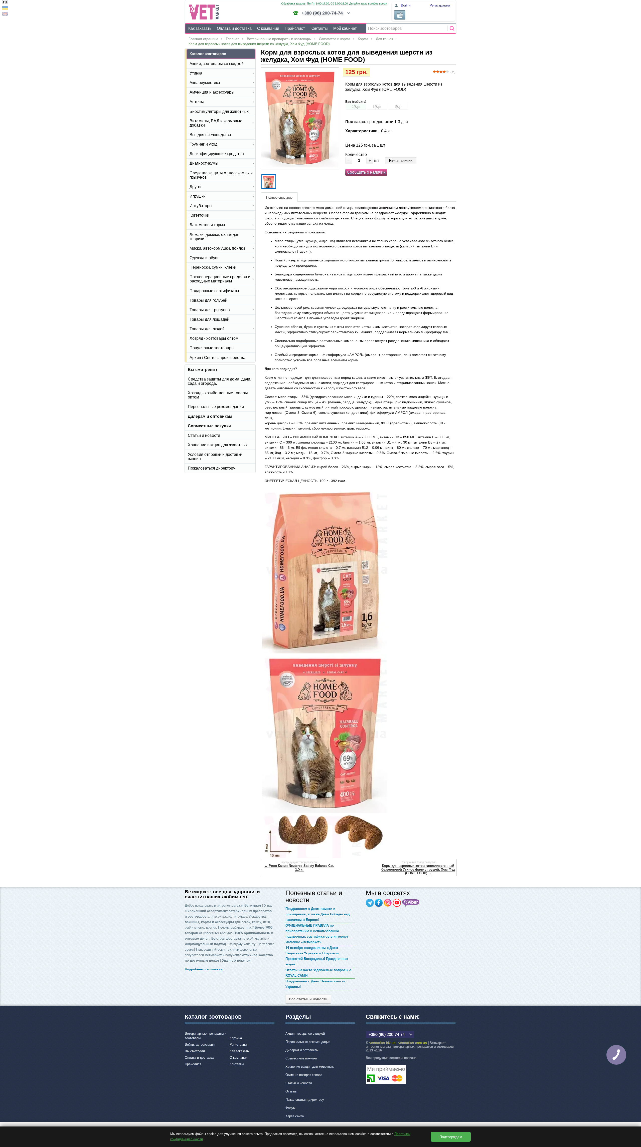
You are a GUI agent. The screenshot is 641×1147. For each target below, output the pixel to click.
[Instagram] (388, 903)
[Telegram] (370, 903)
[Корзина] (399, 15)
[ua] (5, 9)
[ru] (5, 3)
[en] (5, 14)
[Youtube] (397, 903)
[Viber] (411, 903)
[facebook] (379, 903)
